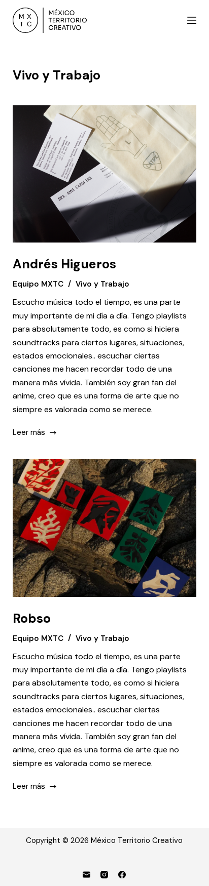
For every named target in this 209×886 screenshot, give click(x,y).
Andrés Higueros (64, 264)
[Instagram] (104, 874)
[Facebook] (122, 874)
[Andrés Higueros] (105, 174)
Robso (32, 618)
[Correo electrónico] (86, 874)
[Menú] (191, 20)
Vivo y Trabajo (102, 284)
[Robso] (105, 528)
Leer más (29, 433)
